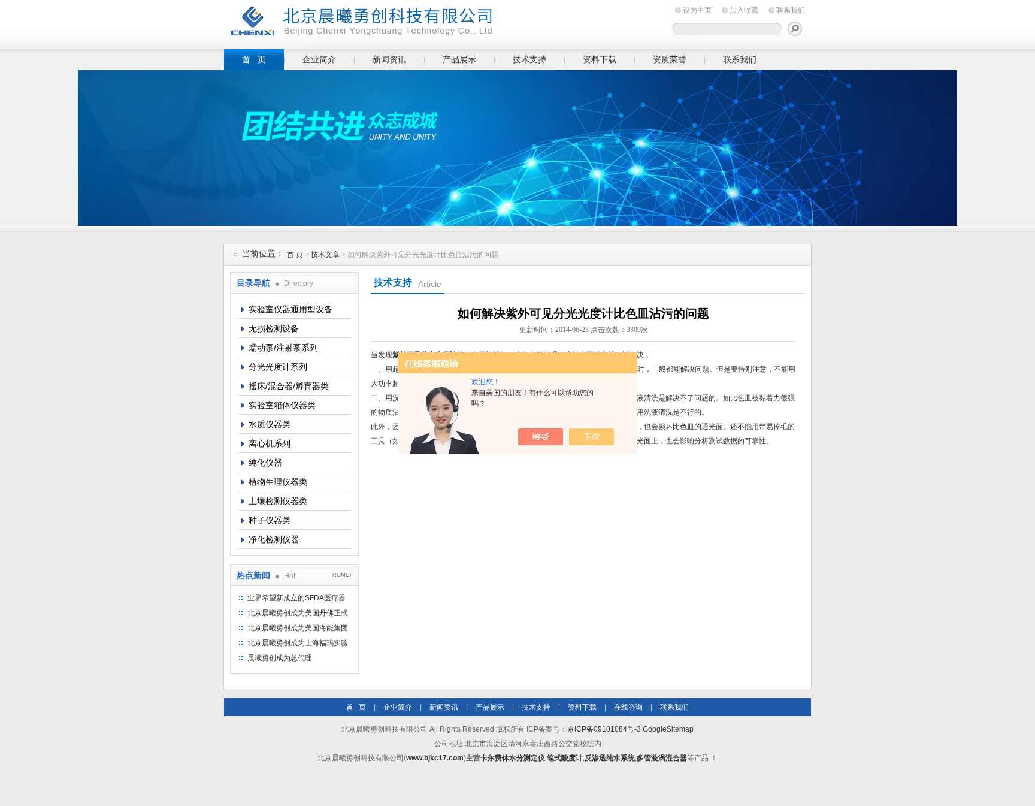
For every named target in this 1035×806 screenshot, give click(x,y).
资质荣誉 (669, 59)
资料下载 (599, 59)
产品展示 (459, 59)
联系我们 (790, 10)
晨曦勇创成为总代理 (279, 658)
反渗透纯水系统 (610, 758)
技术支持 (529, 59)
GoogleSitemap (668, 729)
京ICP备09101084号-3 (604, 729)
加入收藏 (744, 10)
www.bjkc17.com (435, 758)
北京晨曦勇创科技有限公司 (418, 22)
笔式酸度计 (565, 758)
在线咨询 (628, 707)
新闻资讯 (389, 59)
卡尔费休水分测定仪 (512, 758)
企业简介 (319, 59)
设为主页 (697, 10)
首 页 (254, 59)
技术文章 (325, 254)
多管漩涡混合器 (662, 758)
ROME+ (342, 575)
